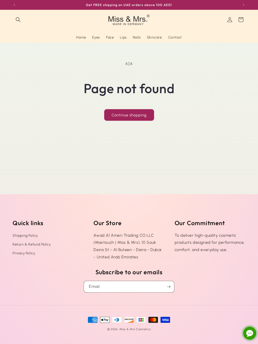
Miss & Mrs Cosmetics (135, 329)
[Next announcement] (243, 5)
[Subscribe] (168, 287)
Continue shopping (129, 115)
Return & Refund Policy (32, 244)
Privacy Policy (24, 253)
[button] (18, 19)
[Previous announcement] (14, 5)
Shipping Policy (25, 235)
